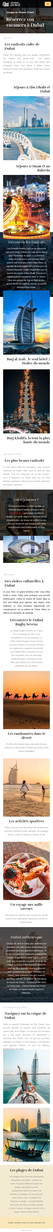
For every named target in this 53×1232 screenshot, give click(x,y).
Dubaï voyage (15, 513)
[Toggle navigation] (48, 4)
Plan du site (26, 1230)
